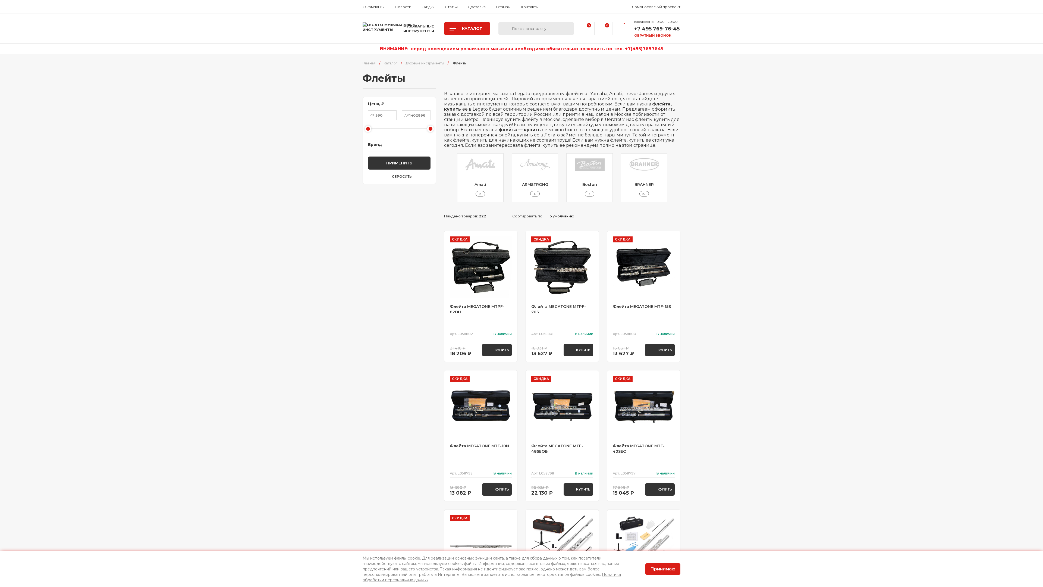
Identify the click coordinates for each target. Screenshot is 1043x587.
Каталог (390, 63)
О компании (374, 7)
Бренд (375, 144)
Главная (369, 63)
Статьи (451, 7)
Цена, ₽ (376, 103)
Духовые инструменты (425, 63)
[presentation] (447, 177)
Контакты (530, 7)
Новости (403, 7)
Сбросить (402, 177)
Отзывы (503, 7)
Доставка (477, 7)
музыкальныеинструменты (418, 28)
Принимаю (663, 569)
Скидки (428, 7)
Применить (399, 163)
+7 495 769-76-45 (657, 29)
